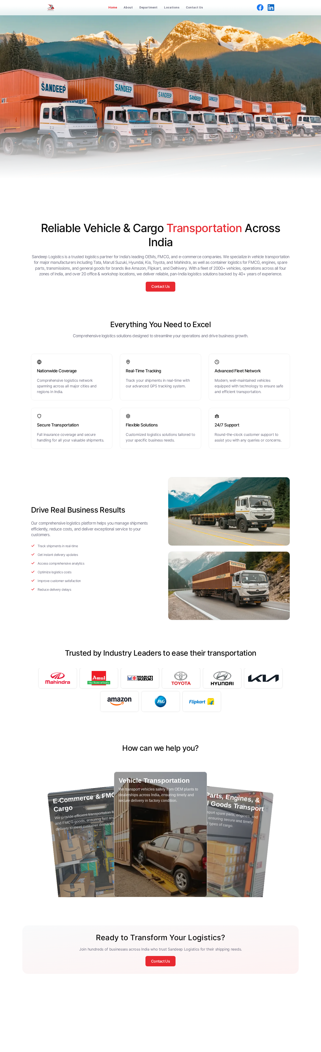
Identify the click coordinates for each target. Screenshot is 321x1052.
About (128, 7)
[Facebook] (260, 7)
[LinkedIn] (271, 7)
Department (148, 7)
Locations (171, 7)
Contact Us (194, 7)
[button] (100, 850)
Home (112, 7)
